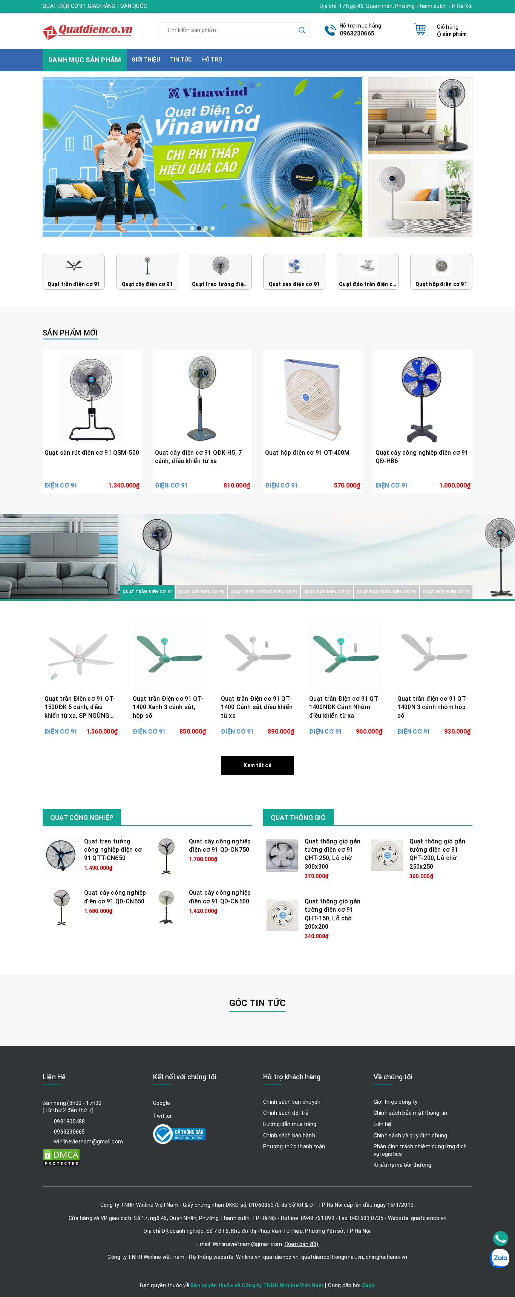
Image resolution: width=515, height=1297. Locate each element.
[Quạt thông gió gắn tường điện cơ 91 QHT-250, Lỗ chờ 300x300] (282, 855)
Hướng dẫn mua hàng (290, 1124)
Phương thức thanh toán (294, 1146)
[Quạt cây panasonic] (420, 198)
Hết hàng (81, 726)
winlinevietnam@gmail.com (88, 1142)
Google (161, 1103)
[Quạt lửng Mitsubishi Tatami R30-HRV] (420, 115)
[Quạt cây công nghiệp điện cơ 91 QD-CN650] (61, 907)
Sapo (368, 1285)
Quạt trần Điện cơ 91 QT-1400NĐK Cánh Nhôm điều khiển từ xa (344, 707)
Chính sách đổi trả (286, 1113)
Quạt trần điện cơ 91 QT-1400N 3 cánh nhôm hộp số (432, 707)
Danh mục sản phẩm (92, 576)
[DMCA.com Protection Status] (61, 1157)
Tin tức (181, 60)
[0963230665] (501, 1238)
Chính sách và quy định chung (411, 1135)
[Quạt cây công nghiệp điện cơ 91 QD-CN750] (166, 855)
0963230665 (357, 33)
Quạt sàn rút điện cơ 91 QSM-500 (91, 452)
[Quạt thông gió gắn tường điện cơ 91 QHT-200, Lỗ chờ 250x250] (387, 855)
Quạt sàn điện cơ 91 (294, 284)
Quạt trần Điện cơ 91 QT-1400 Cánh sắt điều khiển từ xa (257, 707)
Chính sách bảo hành (289, 1135)
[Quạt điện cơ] (88, 30)
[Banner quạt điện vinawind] (202, 157)
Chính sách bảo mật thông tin (411, 1113)
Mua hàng (92, 480)
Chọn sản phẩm (169, 726)
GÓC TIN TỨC (257, 1003)
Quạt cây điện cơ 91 (147, 284)
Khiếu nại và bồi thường (403, 1165)
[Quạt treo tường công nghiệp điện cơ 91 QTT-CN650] (61, 855)
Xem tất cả (257, 765)
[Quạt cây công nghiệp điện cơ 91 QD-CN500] (166, 907)
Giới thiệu (146, 60)
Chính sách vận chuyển (291, 1102)
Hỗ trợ (212, 60)
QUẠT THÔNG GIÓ (298, 818)
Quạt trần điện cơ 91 (74, 284)
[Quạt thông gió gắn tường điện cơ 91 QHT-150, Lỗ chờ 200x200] (282, 915)
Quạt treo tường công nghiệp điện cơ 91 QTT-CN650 (113, 850)
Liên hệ (383, 1124)
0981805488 (69, 1122)
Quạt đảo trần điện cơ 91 (369, 284)
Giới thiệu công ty (396, 1102)
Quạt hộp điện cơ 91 (441, 284)
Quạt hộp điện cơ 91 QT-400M (307, 452)
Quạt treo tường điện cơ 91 (222, 284)
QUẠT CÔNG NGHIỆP (81, 818)
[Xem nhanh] (92, 398)
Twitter (162, 1116)
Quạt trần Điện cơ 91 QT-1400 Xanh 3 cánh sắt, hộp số (168, 707)
